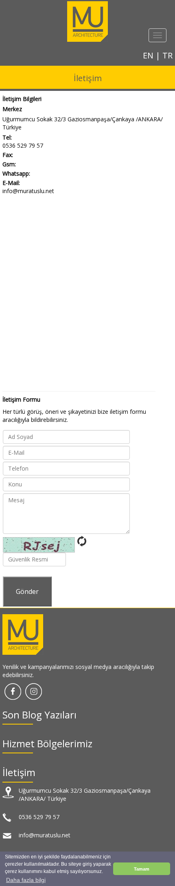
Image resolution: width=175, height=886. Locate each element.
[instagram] (33, 691)
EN (149, 55)
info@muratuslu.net (28, 191)
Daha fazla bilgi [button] (26, 880)
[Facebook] (12, 691)
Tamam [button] (141, 869)
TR (167, 55)
